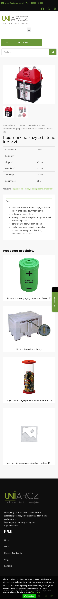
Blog (6, 559)
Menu (8, 532)
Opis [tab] (8, 201)
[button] (29, 30)
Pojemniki (21, 125)
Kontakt (8, 565)
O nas (7, 546)
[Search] (52, 52)
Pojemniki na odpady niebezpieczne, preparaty (32, 189)
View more (35, 592)
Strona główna (9, 125)
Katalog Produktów (13, 553)
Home (7, 540)
